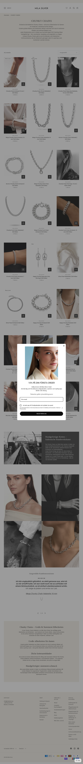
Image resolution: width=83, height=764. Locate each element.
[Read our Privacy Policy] (62, 408)
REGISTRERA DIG (42, 413)
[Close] (64, 346)
